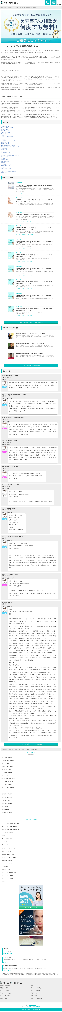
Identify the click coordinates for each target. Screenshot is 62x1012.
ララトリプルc (4, 172)
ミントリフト (4, 149)
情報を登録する (7, 970)
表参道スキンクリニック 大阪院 (9, 857)
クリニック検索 (36, 990)
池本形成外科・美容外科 (7, 860)
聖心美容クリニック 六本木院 (8, 848)
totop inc (29, 1009)
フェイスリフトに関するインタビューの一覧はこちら (31, 365)
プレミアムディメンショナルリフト (9, 141)
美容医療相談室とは (6, 985)
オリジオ (3, 162)
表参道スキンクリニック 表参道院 (9, 826)
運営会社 (34, 995)
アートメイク (6, 791)
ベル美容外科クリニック (7, 842)
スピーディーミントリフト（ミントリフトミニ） (12, 146)
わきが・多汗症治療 (7, 797)
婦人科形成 (5, 806)
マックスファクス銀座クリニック (9, 872)
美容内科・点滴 (6, 800)
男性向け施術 (6, 809)
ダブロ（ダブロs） (5, 133)
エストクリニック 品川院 (7, 878)
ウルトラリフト (4, 159)
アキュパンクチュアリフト (7, 136)
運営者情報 (4, 998)
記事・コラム (35, 993)
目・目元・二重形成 (7, 757)
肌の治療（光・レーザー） (9, 781)
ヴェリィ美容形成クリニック (8, 838)
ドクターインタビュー (7, 993)
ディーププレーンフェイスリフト (8, 171)
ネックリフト (4, 148)
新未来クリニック (5, 881)
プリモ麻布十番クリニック (7, 845)
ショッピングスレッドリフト (7, 127)
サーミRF (3, 151)
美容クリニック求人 (37, 998)
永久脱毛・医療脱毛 (7, 784)
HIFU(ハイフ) (4, 167)
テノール (3, 139)
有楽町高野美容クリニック (7, 832)
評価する (5, 962)
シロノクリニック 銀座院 (7, 875)
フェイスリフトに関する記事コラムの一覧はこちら (31, 322)
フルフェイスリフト (5, 143)
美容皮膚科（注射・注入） (9, 778)
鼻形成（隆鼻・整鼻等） (8, 760)
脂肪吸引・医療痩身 (7, 772)
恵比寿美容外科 (5, 866)
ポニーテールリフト (5, 152)
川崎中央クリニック (6, 869)
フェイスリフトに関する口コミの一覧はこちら (31, 744)
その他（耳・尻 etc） (8, 812)
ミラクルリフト (4, 129)
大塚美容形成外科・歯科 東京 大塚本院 (10, 829)
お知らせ (34, 985)
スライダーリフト (5, 130)
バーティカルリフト (5, 165)
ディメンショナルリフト (6, 138)
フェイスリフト (6, 775)
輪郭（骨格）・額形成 (8, 766)
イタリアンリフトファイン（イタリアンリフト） (12, 155)
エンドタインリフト (5, 126)
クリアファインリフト (6, 168)
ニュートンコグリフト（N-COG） (8, 145)
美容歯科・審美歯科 (7, 803)
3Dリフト (3, 154)
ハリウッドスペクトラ (6, 164)
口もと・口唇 (6, 763)
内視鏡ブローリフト (5, 142)
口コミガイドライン (6, 995)
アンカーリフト (4, 157)
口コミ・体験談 (5, 990)
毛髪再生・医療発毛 (7, 794)
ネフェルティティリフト (6, 132)
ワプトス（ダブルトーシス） (7, 135)
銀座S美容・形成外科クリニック (9, 854)
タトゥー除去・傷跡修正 (8, 788)
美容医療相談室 (3, 7)
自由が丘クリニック (6, 835)
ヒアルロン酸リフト (5, 161)
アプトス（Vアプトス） (6, 158)
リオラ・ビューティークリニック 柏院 (10, 823)
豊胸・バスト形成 (7, 769)
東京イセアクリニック (6, 851)
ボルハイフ (3, 170)
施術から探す (10, 7)
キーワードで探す (36, 988)
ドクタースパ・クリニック (7, 863)
